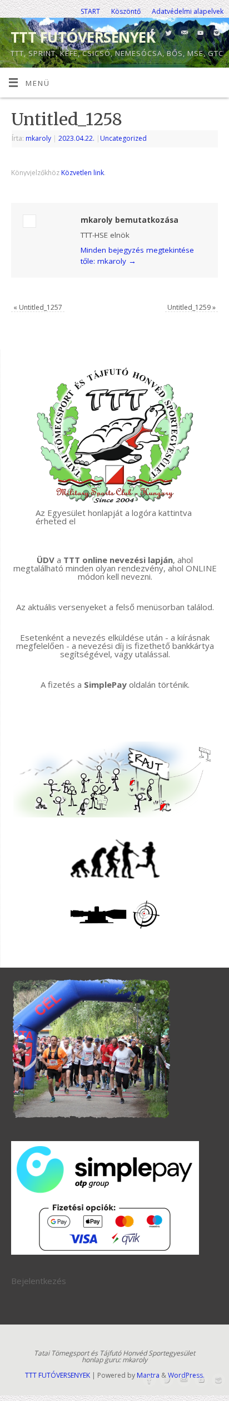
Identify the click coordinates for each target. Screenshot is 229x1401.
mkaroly (38, 138)
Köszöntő (126, 11)
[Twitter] (167, 33)
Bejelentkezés (38, 1280)
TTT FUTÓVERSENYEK (83, 37)
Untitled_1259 (191, 307)
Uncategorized (123, 138)
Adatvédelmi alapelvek (187, 11)
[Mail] (183, 33)
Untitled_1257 (37, 307)
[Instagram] (215, 33)
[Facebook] (151, 33)
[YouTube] (199, 33)
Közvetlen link (82, 172)
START (90, 11)
